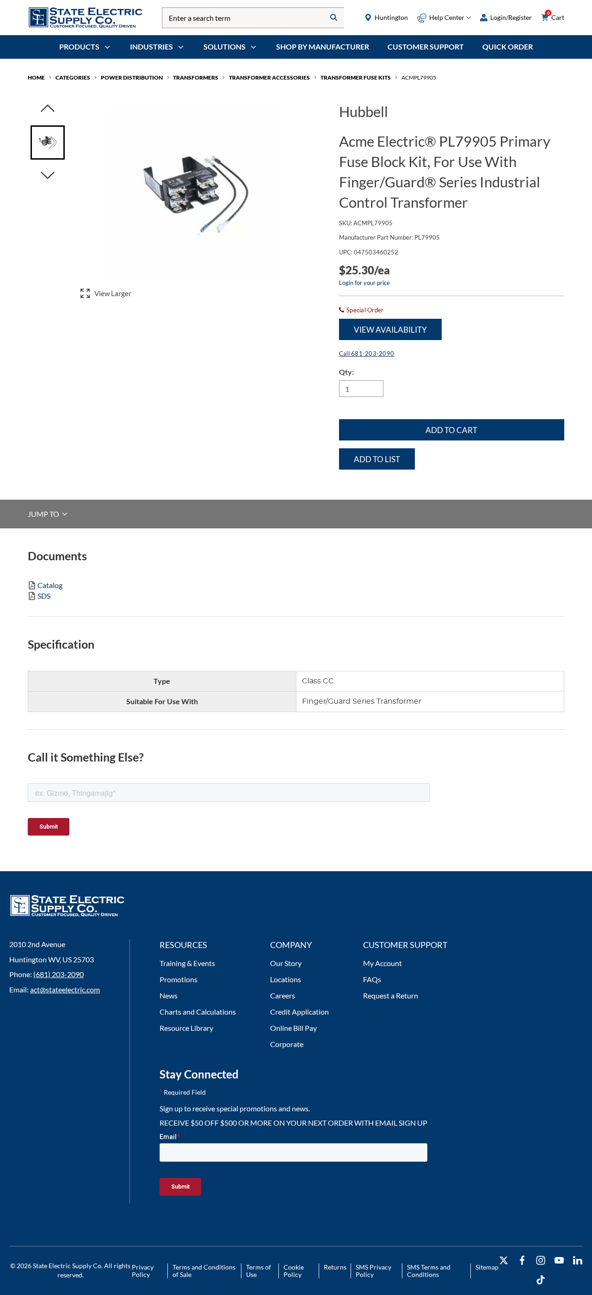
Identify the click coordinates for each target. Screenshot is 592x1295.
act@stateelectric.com (65, 989)
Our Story (286, 963)
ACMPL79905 (418, 77)
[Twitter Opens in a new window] (503, 1260)
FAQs (372, 979)
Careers (282, 995)
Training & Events (187, 963)
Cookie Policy (294, 1270)
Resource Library (186, 1027)
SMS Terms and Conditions (428, 1270)
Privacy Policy (143, 1270)
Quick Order (507, 46)
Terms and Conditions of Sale (204, 1270)
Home (36, 77)
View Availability (390, 330)
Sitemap (487, 1267)
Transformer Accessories (269, 77)
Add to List (377, 459)
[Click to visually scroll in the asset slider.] (48, 109)
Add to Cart (451, 430)
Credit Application (299, 1011)
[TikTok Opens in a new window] (540, 1280)
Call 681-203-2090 (366, 353)
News (169, 995)
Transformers (195, 77)
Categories (73, 77)
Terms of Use (258, 1270)
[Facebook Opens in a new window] (522, 1260)
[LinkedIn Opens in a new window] (577, 1260)
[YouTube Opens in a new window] (559, 1260)
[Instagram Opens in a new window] (540, 1260)
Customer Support (426, 46)
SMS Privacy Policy (373, 1270)
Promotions (178, 979)
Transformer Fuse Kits (356, 77)
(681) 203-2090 (58, 974)
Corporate (286, 1044)
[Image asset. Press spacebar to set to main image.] (48, 142)
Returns (335, 1267)
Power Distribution (132, 77)
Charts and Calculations (198, 1011)
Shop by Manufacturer (322, 46)
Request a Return (390, 995)
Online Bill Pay (293, 1027)
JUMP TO (44, 513)
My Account (382, 963)
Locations (285, 979)
